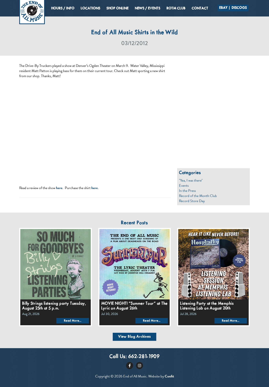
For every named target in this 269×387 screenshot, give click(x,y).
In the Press (187, 190)
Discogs (239, 8)
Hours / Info (62, 8)
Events (184, 185)
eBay (223, 8)
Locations (90, 8)
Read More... (72, 320)
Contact (200, 8)
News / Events (147, 8)
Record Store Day (192, 200)
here (59, 188)
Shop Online (118, 8)
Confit (169, 376)
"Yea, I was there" (191, 180)
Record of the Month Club (198, 195)
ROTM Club (176, 8)
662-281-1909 (144, 357)
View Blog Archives (134, 337)
